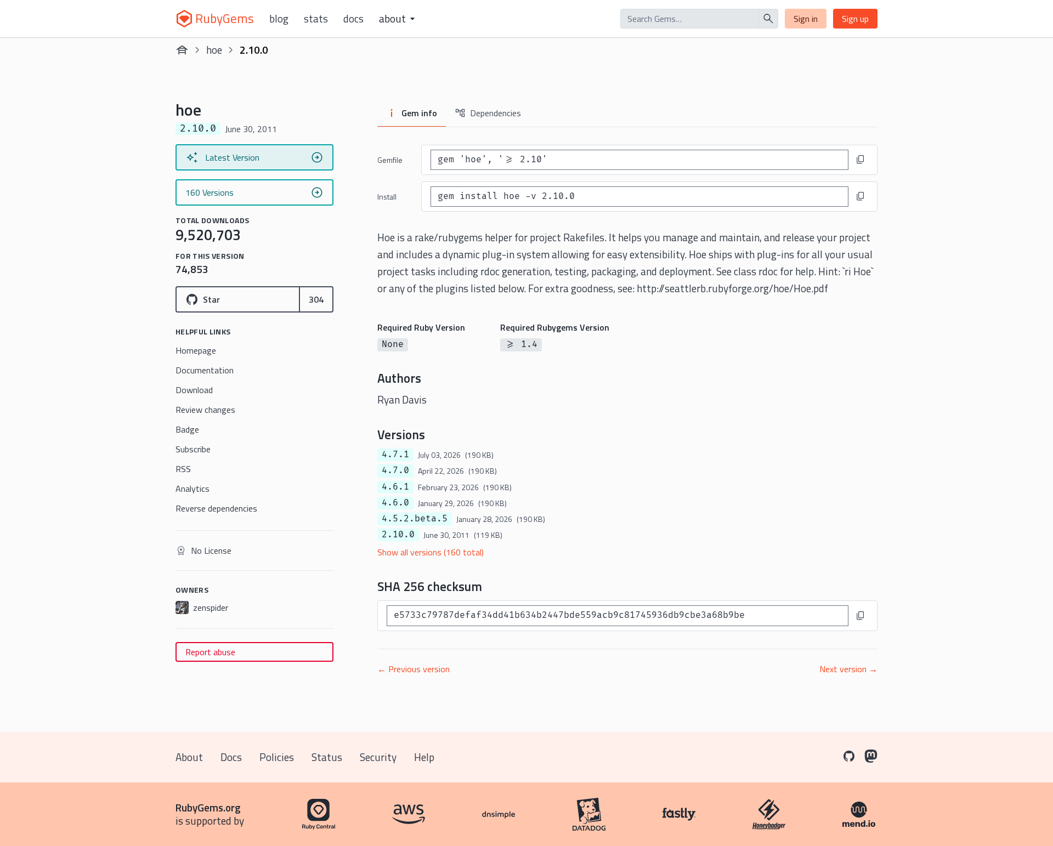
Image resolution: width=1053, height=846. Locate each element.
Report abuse (210, 651)
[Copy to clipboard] (860, 159)
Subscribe (193, 449)
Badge (187, 429)
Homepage (196, 350)
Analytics (193, 488)
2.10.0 (398, 534)
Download (194, 389)
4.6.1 (395, 486)
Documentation (205, 370)
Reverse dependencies (216, 508)
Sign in (806, 18)
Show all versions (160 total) (430, 552)
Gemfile (390, 160)
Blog (278, 18)
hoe (214, 50)
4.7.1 (395, 454)
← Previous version (413, 668)
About (189, 757)
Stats (316, 18)
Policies (276, 757)
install (387, 196)
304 (316, 299)
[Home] (182, 50)
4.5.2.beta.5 (415, 518)
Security (378, 757)
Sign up (855, 18)
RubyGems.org (208, 807)
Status (327, 757)
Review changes (205, 409)
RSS (183, 468)
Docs (353, 18)
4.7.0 (395, 470)
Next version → (848, 668)
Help (424, 757)
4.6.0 (395, 502)
